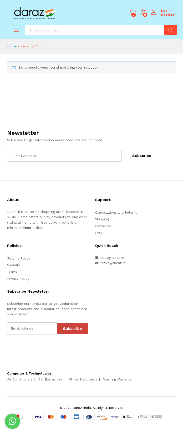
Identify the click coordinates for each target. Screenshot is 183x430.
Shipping (102, 219)
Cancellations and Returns (116, 212)
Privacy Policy (18, 278)
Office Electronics (83, 379)
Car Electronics (50, 379)
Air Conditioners (19, 379)
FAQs (99, 233)
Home (12, 46)
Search (170, 30)
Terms (12, 272)
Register (168, 14)
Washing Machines (117, 379)
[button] (12, 421)
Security (13, 265)
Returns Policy (18, 258)
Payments (103, 226)
